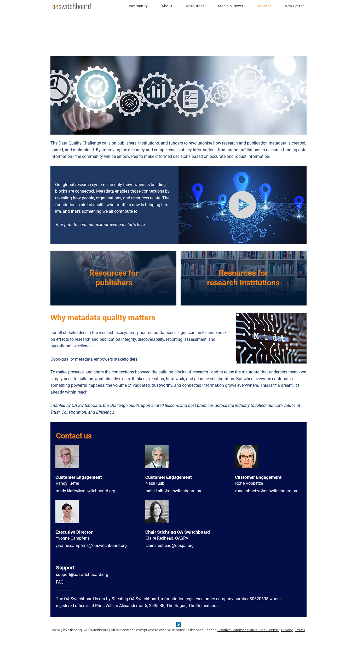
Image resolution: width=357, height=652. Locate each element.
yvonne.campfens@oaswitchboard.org (91, 545)
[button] (135, 6)
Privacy (287, 630)
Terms (300, 630)
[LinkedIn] (178, 624)
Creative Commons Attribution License (248, 630)
